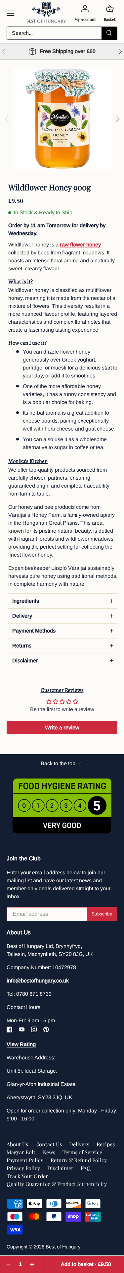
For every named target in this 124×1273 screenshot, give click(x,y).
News (49, 1152)
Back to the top (59, 763)
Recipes (106, 1144)
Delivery (79, 1144)
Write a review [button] (62, 727)
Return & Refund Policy (79, 1160)
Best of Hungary (63, 1246)
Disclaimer (60, 1168)
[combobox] (62, 33)
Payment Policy (25, 1160)
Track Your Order (27, 1175)
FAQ (86, 1168)
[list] (62, 118)
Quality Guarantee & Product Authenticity (57, 1183)
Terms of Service (82, 1152)
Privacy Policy (23, 1168)
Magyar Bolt (21, 1152)
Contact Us (48, 1144)
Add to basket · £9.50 (86, 1264)
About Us (17, 1144)
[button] (62, 600)
